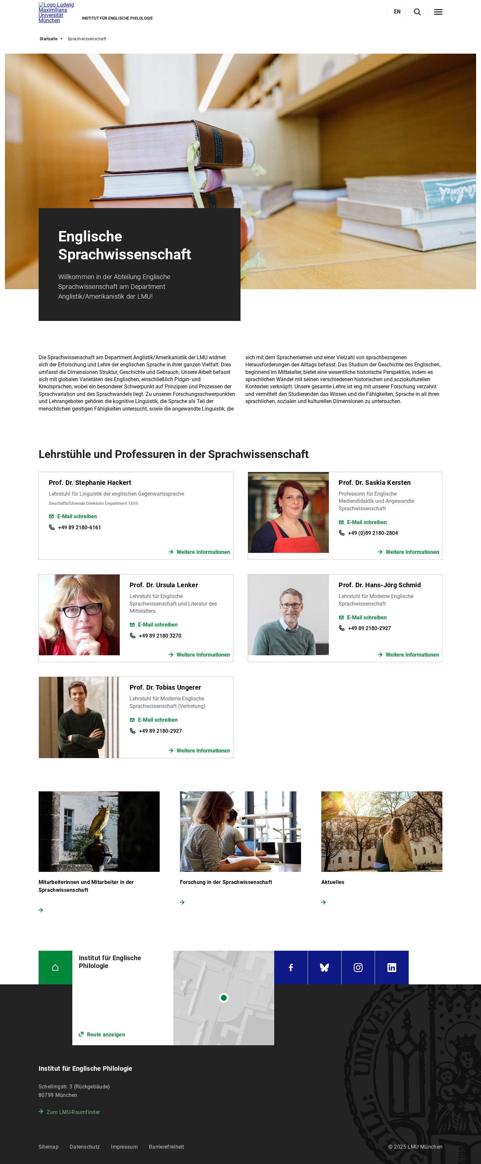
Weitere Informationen (203, 552)
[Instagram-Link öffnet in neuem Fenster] (358, 967)
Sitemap (49, 1147)
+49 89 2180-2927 (369, 628)
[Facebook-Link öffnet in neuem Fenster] (291, 967)
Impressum (124, 1147)
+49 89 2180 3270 (160, 636)
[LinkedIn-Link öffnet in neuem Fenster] (392, 967)
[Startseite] (55, 967)
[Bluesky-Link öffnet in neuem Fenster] (324, 967)
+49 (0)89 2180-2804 (373, 533)
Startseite (49, 39)
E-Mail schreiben (77, 516)
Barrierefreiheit (166, 1147)
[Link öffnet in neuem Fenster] (173, 998)
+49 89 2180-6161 (79, 527)
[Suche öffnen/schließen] (417, 12)
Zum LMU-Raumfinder (73, 1112)
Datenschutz (85, 1147)
